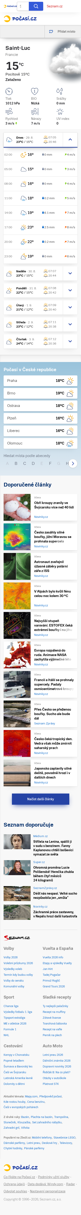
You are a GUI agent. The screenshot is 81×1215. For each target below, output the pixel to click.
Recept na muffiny (54, 1012)
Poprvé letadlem (14, 1060)
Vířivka (25, 1127)
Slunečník (10, 1122)
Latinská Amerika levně (18, 1078)
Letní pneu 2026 (53, 1054)
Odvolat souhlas (15, 1191)
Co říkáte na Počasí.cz (19, 1177)
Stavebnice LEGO (64, 1137)
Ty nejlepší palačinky (55, 1006)
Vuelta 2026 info (53, 957)
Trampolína (61, 1117)
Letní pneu (33, 1143)
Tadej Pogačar (52, 974)
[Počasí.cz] (20, 18)
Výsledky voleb (13, 969)
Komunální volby (14, 986)
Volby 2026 (11, 957)
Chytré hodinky (13, 1148)
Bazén (25, 1117)
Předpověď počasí (50, 1096)
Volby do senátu (14, 980)
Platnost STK (51, 1084)
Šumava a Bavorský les (18, 1066)
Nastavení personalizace (47, 1191)
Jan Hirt (48, 969)
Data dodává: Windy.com (45, 1184)
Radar (70, 1184)
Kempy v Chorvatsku (16, 1054)
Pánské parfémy (34, 1148)
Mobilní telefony (42, 1137)
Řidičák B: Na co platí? (56, 1072)
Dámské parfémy (14, 1143)
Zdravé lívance (52, 1017)
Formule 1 (10, 1029)
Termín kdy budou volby (18, 974)
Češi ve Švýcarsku (15, 1072)
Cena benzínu (36, 1101)
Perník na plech (52, 1035)
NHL (6, 1035)
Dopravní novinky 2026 (57, 1066)
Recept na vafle (52, 1029)
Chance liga (11, 1006)
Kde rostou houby (14, 1101)
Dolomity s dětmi (14, 1084)
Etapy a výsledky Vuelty (57, 963)
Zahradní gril (11, 1127)
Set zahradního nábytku (47, 1122)
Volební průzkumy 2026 (18, 963)
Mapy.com (31, 1096)
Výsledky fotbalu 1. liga (18, 1012)
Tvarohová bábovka (55, 1023)
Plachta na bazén (41, 1117)
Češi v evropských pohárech (21, 1107)
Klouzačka (24, 1122)
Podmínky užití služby (53, 1177)
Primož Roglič (51, 980)
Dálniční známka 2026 (56, 1060)
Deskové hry (50, 1143)
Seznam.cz (55, 6)
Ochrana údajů (14, 1184)
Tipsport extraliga (14, 1017)
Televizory (66, 1143)
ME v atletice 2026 (15, 1023)
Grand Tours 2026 (54, 986)
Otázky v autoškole (54, 1078)
